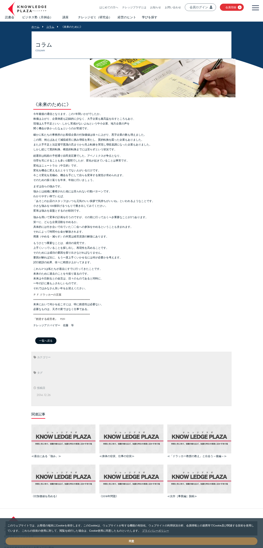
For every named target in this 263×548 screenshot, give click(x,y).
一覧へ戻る (46, 340)
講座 (65, 17)
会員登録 (230, 7)
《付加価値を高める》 (44, 494)
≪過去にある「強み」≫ (46, 455)
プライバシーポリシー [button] (155, 530)
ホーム (35, 27)
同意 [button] (131, 541)
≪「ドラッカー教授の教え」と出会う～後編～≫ (197, 455)
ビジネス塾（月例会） (37, 17)
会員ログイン (199, 7)
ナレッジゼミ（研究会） (95, 17)
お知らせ (155, 7)
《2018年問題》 (108, 494)
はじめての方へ (108, 7)
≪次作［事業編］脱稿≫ (182, 494)
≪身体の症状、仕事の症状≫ (116, 455)
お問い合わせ (173, 7)
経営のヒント (127, 17)
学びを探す (149, 17)
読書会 (9, 17)
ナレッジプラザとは (134, 7)
